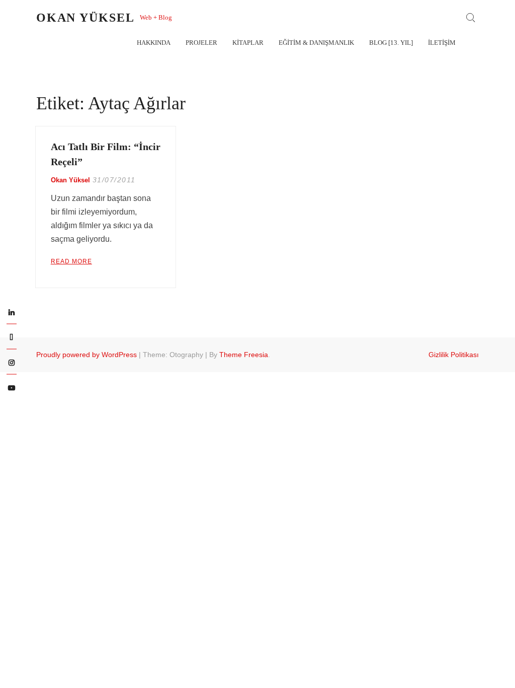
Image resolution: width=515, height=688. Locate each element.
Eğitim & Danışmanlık (316, 42)
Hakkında (153, 42)
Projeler (201, 42)
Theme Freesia (243, 355)
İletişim (442, 42)
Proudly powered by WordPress (86, 355)
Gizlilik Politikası (453, 355)
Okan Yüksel (85, 17)
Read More (71, 261)
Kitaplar (248, 42)
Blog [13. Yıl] (391, 42)
